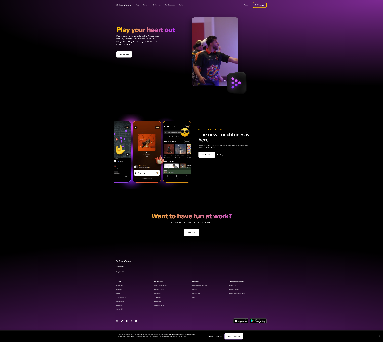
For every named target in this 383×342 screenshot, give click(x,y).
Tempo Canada (234, 289)
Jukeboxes (195, 281)
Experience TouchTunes (199, 286)
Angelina (194, 289)
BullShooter (120, 301)
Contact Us (120, 266)
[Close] (380, 336)
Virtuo (193, 297)
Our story (119, 286)
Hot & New (157, 5)
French (125, 272)
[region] (191, 336)
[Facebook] (126, 321)
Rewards (146, 5)
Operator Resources (236, 281)
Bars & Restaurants (160, 286)
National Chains (159, 289)
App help (220, 155)
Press (118, 293)
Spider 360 (120, 309)
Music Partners (159, 305)
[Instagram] (118, 321)
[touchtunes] (126, 5)
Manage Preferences (215, 336)
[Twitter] (131, 321)
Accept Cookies (234, 336)
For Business (170, 5)
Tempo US (232, 286)
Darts (181, 5)
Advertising (157, 301)
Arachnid (119, 305)
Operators (157, 297)
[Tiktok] (122, 321)
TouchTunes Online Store (237, 293)
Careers (119, 289)
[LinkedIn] (135, 321)
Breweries (157, 293)
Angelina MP (196, 293)
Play (137, 5)
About (246, 5)
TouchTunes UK (121, 297)
